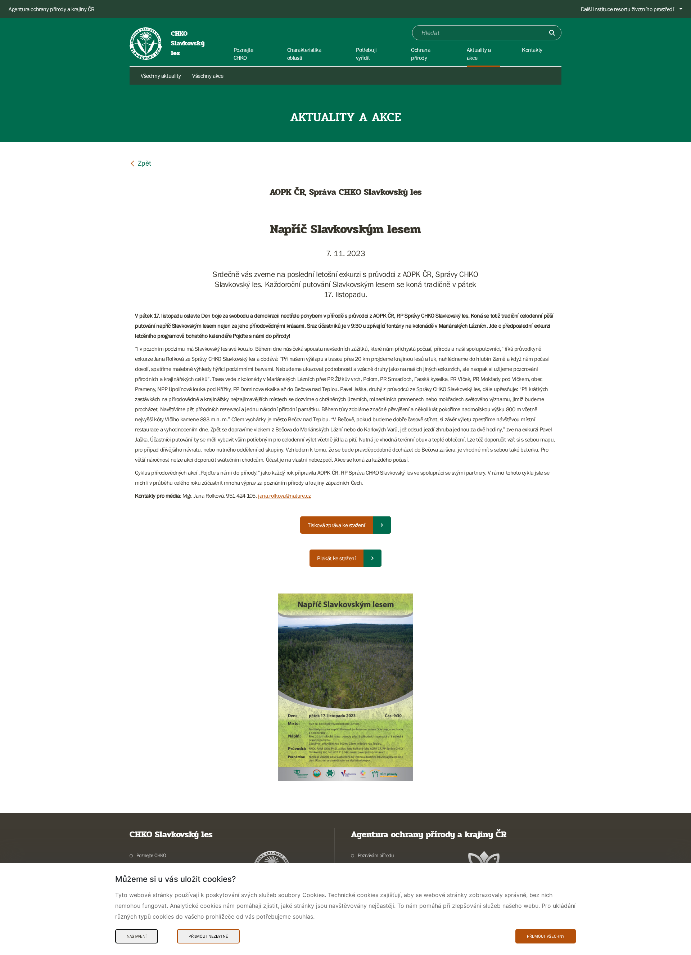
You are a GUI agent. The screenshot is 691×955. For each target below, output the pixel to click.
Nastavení (136, 936)
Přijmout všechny (545, 936)
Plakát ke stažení (336, 558)
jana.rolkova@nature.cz (284, 495)
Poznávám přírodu (376, 855)
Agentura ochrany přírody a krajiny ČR (51, 9)
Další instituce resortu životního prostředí (627, 9)
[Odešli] (552, 33)
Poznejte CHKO (151, 855)
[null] (140, 163)
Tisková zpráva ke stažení (336, 525)
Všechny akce (207, 75)
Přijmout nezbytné (208, 936)
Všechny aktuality (161, 75)
